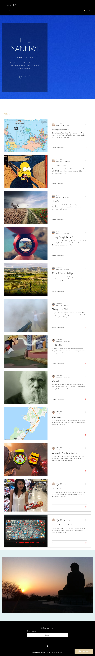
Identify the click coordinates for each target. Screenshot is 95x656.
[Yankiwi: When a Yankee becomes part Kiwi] (26, 531)
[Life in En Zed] (26, 495)
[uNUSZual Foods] (26, 171)
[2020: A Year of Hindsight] (26, 279)
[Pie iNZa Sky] (26, 351)
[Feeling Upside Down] (26, 135)
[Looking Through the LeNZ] (26, 243)
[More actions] (86, 125)
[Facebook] (47, 646)
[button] (89, 114)
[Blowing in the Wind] (26, 315)
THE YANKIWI (10, 4)
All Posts (7, 114)
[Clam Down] (26, 423)
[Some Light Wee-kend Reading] (26, 459)
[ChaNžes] (26, 207)
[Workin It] (26, 387)
